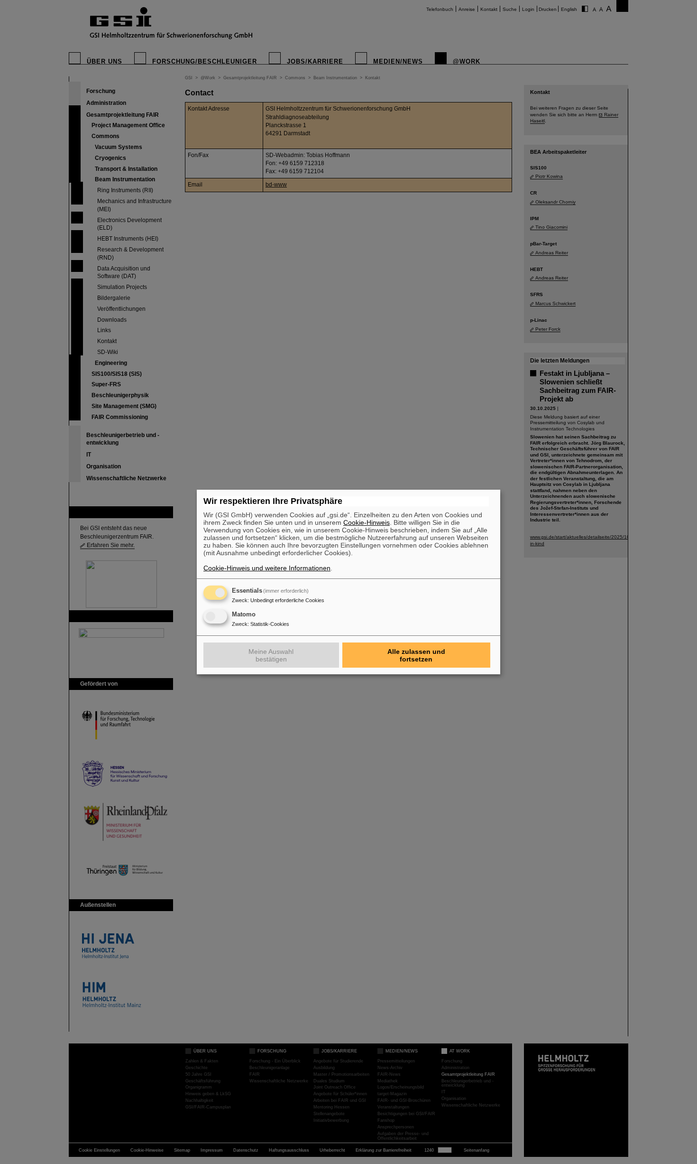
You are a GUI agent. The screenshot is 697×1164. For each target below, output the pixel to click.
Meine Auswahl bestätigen (270, 655)
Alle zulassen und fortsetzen (416, 655)
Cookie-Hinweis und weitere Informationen (266, 568)
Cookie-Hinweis (366, 522)
